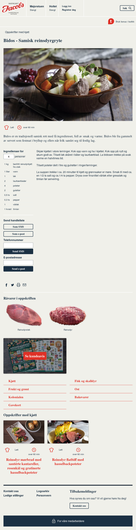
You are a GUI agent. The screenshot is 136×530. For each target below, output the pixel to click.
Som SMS (18, 227)
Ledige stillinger (13, 495)
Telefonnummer (13, 240)
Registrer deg (69, 9)
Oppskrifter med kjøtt (17, 32)
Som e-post (18, 234)
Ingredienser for (13, 151)
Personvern (43, 495)
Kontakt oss (11, 491)
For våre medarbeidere (70, 521)
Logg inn (66, 6)
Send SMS (18, 251)
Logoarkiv (42, 491)
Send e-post (18, 269)
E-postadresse (12, 257)
